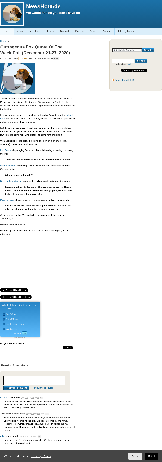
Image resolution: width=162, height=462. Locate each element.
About (20, 31)
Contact (107, 31)
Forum (50, 31)
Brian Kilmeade (8, 165)
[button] (4, 314)
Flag (56, 58)
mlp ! (2, 436)
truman (3, 397)
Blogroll (64, 31)
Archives (35, 31)
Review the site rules (42, 388)
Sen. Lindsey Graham (11, 181)
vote (24, 333)
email (129, 64)
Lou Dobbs (5, 150)
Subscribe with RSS (124, 80)
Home (7, 31)
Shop (93, 31)
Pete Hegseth (7, 200)
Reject (151, 456)
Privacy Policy (126, 31)
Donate (79, 31)
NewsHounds (43, 6)
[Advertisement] (37, 260)
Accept (135, 456)
